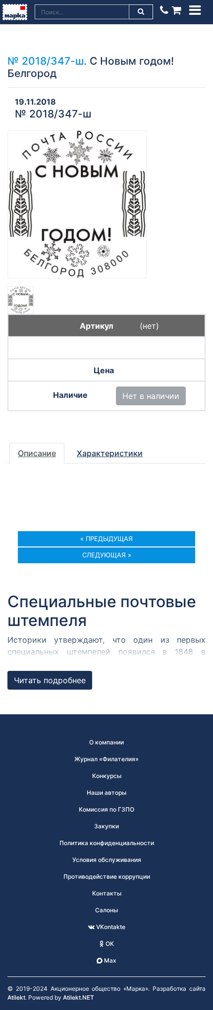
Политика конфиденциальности (106, 843)
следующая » (106, 555)
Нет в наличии (150, 396)
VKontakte (110, 927)
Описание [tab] (37, 453)
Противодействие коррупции (106, 876)
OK (109, 943)
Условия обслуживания (106, 859)
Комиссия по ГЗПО (106, 809)
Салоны (106, 910)
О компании (106, 742)
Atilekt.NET (78, 997)
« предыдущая (106, 539)
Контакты (106, 893)
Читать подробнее (50, 680)
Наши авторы (106, 792)
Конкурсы (106, 775)
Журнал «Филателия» (106, 759)
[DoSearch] (141, 11)
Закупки (106, 826)
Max (109, 960)
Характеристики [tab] (110, 453)
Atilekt (16, 997)
